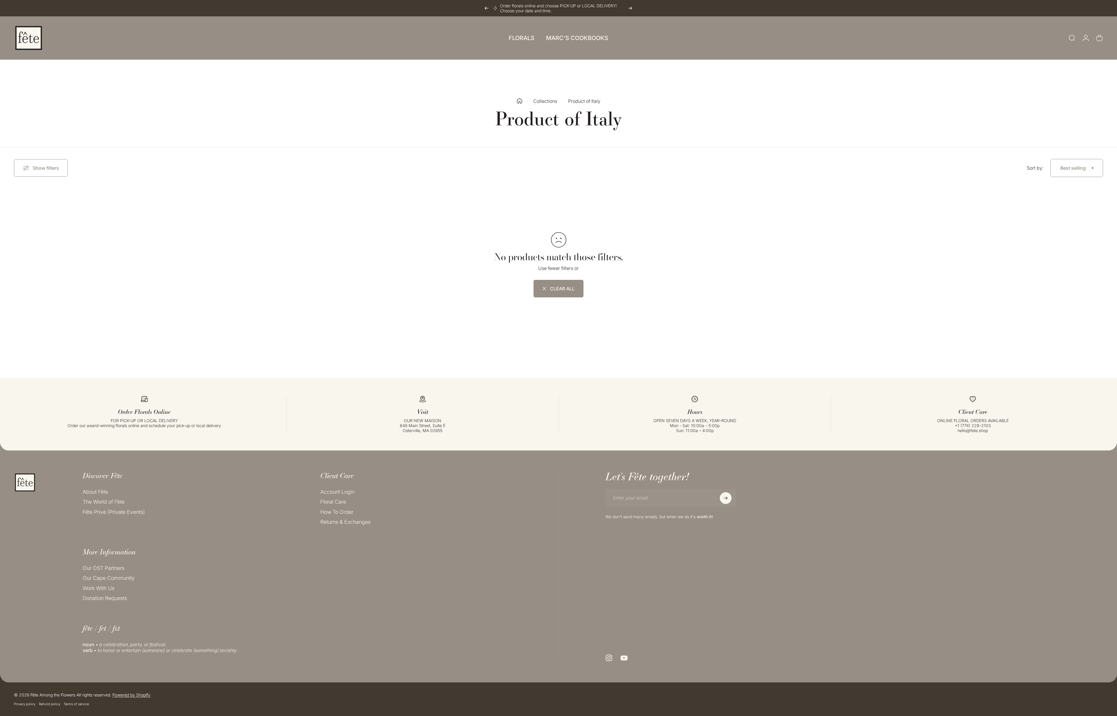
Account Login (337, 492)
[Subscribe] (726, 498)
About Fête (95, 492)
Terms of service (76, 704)
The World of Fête (103, 502)
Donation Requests (105, 598)
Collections (545, 101)
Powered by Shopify (131, 694)
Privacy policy (24, 704)
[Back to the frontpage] (519, 101)
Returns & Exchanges (345, 522)
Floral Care (333, 502)
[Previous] (486, 8)
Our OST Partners (103, 568)
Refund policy (49, 704)
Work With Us (98, 588)
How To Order (336, 512)
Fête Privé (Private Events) (114, 512)
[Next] (630, 8)
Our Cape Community (109, 578)
